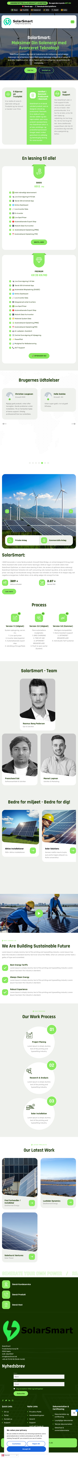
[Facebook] (31, 715)
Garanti (32, 1419)
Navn (15, 1373)
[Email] (44, 715)
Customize (16, 1444)
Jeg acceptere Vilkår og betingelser (29, 1389)
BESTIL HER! (39, 242)
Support (7, 1423)
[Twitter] (35, 715)
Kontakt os (8, 1419)
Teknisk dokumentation (63, 1424)
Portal (6, 1415)
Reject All (36, 1444)
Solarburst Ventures (14, 1255)
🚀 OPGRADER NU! (39, 356)
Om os (6, 1412)
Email (15, 1381)
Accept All (26, 1449)
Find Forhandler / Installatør (13, 1201)
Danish (7, 1455)
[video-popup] (39, 913)
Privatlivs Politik (35, 1412)
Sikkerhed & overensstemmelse (62, 1429)
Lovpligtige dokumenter (64, 1420)
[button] (30, 463)
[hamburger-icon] (72, 21)
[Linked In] (40, 715)
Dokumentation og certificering (62, 1415)
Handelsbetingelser (36, 1415)
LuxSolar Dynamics (51, 1201)
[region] (26, 1440)
